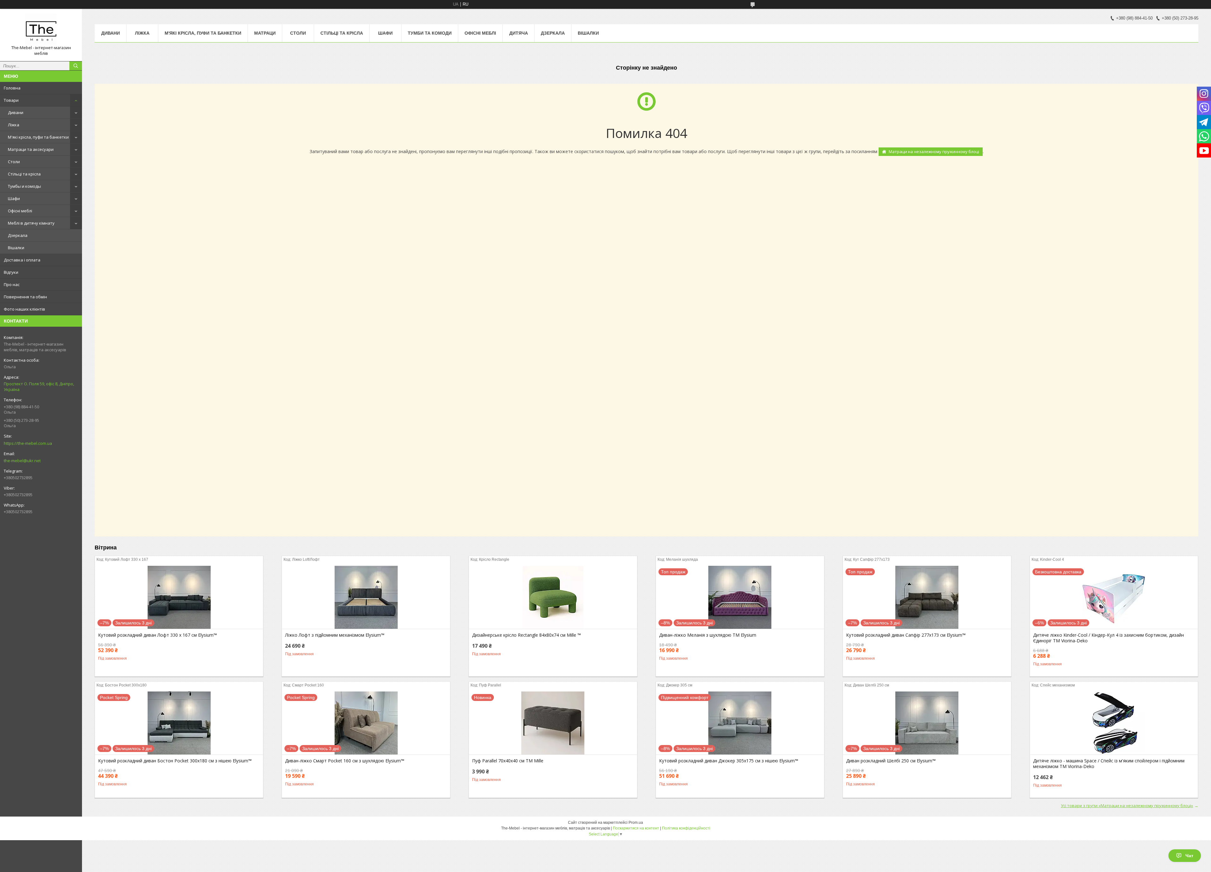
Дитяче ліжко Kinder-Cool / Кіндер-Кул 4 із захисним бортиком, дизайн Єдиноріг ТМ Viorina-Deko (1108, 638)
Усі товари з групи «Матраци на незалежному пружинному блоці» (1127, 805)
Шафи (14, 198)
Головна (12, 88)
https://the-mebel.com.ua (28, 443)
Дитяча (518, 33)
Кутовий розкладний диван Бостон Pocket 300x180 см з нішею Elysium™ (175, 761)
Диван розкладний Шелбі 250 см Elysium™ (891, 761)
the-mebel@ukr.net (22, 460)
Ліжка (13, 125)
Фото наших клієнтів (24, 309)
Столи (14, 161)
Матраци (265, 33)
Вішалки (16, 247)
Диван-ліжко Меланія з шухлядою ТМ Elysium (707, 635)
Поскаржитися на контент (636, 828)
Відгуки (11, 272)
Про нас (12, 284)
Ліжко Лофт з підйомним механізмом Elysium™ (334, 635)
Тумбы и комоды (24, 186)
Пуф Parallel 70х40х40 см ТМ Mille (507, 761)
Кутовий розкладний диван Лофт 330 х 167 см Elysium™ (157, 635)
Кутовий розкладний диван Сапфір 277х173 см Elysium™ (906, 635)
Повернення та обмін (25, 297)
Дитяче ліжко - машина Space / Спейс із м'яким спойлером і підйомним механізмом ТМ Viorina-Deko (1109, 763)
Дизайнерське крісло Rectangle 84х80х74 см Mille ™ (526, 635)
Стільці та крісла (24, 174)
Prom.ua (636, 822)
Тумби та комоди (430, 33)
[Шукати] (75, 66)
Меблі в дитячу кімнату (31, 223)
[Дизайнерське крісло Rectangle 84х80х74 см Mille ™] (553, 597)
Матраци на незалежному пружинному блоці (934, 151)
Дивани (15, 112)
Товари (11, 100)
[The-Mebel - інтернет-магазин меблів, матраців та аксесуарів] (41, 29)
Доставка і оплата (22, 260)
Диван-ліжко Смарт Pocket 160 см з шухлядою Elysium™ (344, 761)
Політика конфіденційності (686, 828)
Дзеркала (17, 235)
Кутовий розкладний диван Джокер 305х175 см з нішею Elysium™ (728, 761)
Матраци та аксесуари (31, 149)
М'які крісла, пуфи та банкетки (38, 137)
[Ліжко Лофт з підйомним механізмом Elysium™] (366, 597)
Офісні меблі (20, 211)
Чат (1189, 855)
